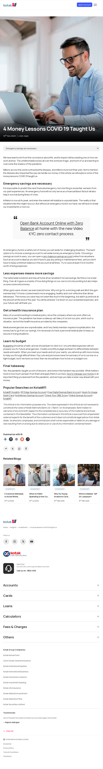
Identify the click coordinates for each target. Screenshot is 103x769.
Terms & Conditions (10, 752)
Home (5, 527)
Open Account (84, 4)
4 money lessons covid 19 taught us (43, 527)
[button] (6, 448)
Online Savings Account (80, 395)
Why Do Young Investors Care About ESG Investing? (61, 495)
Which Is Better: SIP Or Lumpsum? (88, 495)
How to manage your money (80, 373)
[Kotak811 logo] (10, 5)
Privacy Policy (8, 748)
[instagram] (14, 541)
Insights (13, 527)
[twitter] (23, 541)
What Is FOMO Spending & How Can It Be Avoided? (39, 495)
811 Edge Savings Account (33, 392)
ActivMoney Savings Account (29, 395)
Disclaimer (7, 744)
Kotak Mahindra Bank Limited (17, 739)
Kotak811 (7, 398)
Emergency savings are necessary (21, 148)
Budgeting (8, 345)
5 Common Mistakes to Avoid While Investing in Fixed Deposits (13, 495)
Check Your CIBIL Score (56, 395)
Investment (9, 122)
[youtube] (31, 541)
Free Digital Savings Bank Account (64, 392)
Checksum (7, 756)
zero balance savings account (58, 256)
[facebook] (6, 541)
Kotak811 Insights (11, 392)
